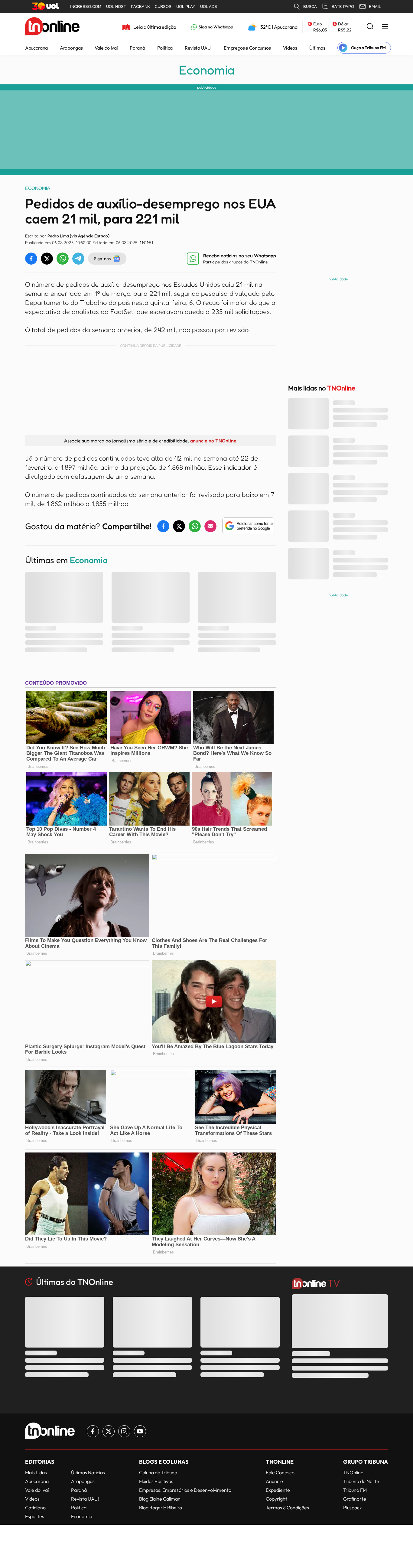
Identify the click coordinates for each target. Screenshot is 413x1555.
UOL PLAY (185, 6)
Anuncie (274, 1481)
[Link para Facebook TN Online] (93, 1431)
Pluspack (352, 1507)
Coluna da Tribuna (158, 1472)
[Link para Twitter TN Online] (108, 1431)
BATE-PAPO (343, 6)
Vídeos (290, 48)
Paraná (137, 48)
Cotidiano (35, 1507)
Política (165, 48)
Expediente (278, 1490)
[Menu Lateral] (385, 27)
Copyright (276, 1499)
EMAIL (375, 6)
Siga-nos (102, 258)
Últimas (317, 48)
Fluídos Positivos (156, 1481)
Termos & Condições (287, 1507)
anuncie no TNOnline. (213, 441)
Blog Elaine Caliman (159, 1499)
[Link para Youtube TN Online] (140, 1431)
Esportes (34, 1516)
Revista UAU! (198, 48)
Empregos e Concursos (247, 48)
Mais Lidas (36, 1472)
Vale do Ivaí (106, 48)
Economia (207, 70)
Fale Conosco (280, 1472)
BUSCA (310, 6)
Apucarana (36, 48)
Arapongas (71, 48)
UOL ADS (208, 6)
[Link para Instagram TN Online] (124, 1431)
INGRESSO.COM (85, 6)
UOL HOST (116, 6)
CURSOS (163, 6)
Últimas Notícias (88, 1472)
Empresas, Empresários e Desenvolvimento (185, 1490)
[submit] (370, 27)
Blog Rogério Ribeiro (160, 1507)
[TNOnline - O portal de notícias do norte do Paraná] (52, 27)
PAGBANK (140, 6)
